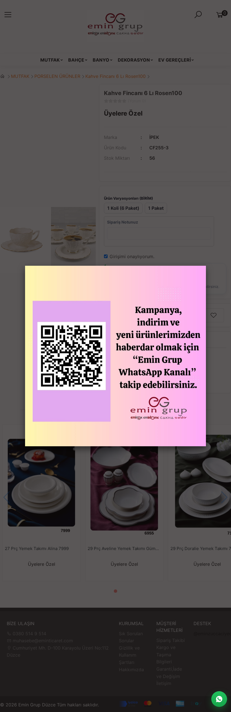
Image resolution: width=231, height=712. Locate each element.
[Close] (206, 266)
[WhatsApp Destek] (219, 699)
